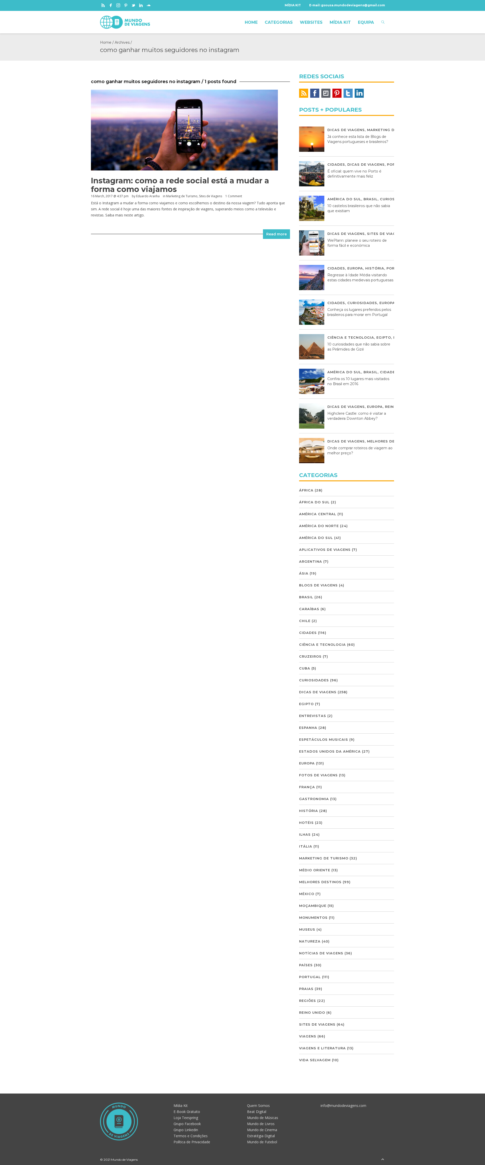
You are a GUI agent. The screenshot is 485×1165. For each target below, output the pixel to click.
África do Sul (314, 502)
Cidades (336, 164)
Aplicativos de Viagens (325, 550)
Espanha (308, 728)
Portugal (310, 977)
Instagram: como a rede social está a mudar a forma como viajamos (180, 185)
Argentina (310, 561)
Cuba (304, 668)
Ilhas (305, 834)
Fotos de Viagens (318, 775)
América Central (317, 514)
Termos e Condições (191, 1135)
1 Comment (233, 196)
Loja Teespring (186, 1117)
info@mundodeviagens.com (343, 1105)
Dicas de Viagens (346, 130)
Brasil (370, 199)
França (307, 787)
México (306, 894)
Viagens (307, 1036)
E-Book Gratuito (187, 1111)
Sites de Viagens (210, 196)
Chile (304, 621)
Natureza (310, 941)
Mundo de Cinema (262, 1129)
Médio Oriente (314, 870)
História (374, 268)
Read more (276, 234)
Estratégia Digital (261, 1135)
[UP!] (382, 1159)
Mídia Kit (181, 1105)
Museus (307, 929)
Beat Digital (256, 1111)
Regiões (307, 1001)
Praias (306, 989)
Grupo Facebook (187, 1123)
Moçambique (312, 906)
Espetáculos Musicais (323, 739)
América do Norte (319, 526)
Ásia (303, 573)
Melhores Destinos (388, 441)
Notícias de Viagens (321, 953)
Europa (355, 268)
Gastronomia (314, 799)
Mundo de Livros (261, 1123)
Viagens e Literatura (322, 1048)
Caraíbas (309, 609)
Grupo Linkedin (186, 1129)
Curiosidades (362, 303)
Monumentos (313, 917)
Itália (305, 846)
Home (105, 42)
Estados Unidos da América (330, 751)
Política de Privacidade (192, 1141)
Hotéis (306, 823)
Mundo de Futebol (262, 1141)
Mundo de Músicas (262, 1117)
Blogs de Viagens (318, 585)
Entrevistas (312, 716)
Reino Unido (312, 1012)
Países (306, 965)
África (306, 490)
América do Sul (344, 199)
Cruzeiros (310, 656)
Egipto (383, 337)
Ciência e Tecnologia (350, 337)
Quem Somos (258, 1105)
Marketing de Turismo (182, 196)
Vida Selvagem (315, 1060)
